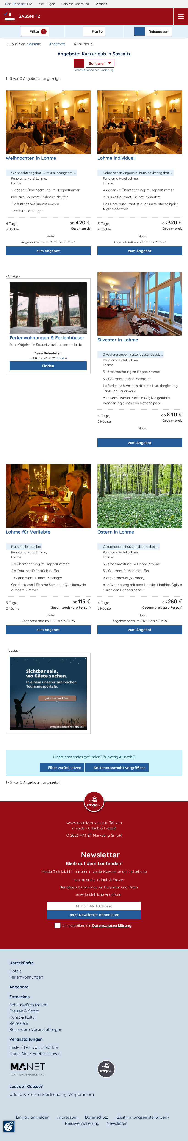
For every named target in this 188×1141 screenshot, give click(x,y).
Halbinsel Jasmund (75, 4)
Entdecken (19, 996)
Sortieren (98, 63)
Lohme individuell (116, 158)
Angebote (57, 44)
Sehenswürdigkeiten (28, 1004)
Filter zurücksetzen (64, 767)
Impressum (67, 1117)
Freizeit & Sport (24, 1011)
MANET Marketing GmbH (101, 835)
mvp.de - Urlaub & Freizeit (94, 828)
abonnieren (94, 914)
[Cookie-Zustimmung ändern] (8, 1126)
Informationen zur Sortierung (94, 70)
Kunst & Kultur (22, 1017)
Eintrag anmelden (32, 1117)
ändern (62, 358)
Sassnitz (101, 4)
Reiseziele (18, 1023)
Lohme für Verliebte (28, 532)
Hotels (15, 971)
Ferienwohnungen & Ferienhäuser (47, 337)
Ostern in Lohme (115, 532)
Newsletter (117, 1123)
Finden (48, 366)
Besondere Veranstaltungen (35, 1029)
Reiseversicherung (82, 1123)
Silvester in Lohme (117, 340)
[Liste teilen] (79, 63)
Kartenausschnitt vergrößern (119, 767)
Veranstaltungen (26, 1039)
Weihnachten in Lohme (31, 158)
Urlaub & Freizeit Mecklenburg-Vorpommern (51, 1094)
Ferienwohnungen (26, 977)
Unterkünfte (21, 963)
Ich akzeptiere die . (96, 925)
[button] (30, 17)
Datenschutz (96, 1117)
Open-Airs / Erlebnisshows (34, 1053)
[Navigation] (180, 16)
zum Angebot (48, 250)
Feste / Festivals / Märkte (33, 1047)
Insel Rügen (47, 4)
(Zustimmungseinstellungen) (142, 1117)
